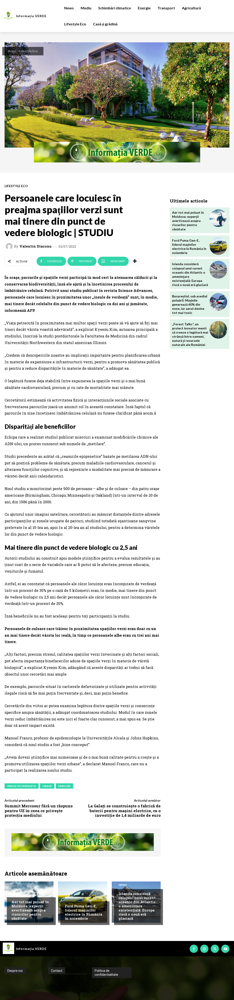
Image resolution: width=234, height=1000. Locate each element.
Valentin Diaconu (35, 246)
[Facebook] (194, 949)
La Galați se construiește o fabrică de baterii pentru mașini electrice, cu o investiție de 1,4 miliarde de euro (124, 810)
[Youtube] (225, 949)
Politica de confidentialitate (106, 972)
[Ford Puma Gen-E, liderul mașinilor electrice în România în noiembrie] (218, 246)
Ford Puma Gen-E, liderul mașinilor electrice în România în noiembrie (83, 912)
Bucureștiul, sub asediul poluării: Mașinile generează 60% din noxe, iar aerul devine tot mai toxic (189, 304)
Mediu (16, 893)
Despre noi (15, 971)
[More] (135, 261)
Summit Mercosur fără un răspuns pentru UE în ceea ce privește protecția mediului (39, 810)
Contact (56, 971)
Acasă (12, 51)
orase (47, 786)
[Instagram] (204, 949)
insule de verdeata (21, 786)
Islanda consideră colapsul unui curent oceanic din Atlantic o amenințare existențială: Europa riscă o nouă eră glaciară (137, 906)
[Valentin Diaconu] (10, 246)
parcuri (64, 786)
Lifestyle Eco (28, 51)
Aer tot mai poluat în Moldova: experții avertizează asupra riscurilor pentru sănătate (30, 910)
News (69, 897)
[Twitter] (215, 949)
